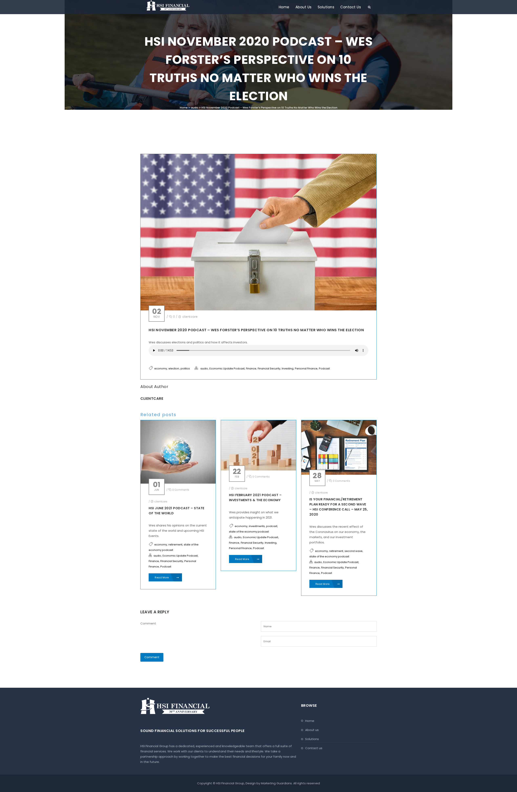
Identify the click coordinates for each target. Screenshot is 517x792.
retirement (175, 544)
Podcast (324, 368)
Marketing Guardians (276, 783)
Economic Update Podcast (227, 368)
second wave (354, 551)
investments (257, 526)
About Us (303, 7)
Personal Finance (306, 368)
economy (160, 368)
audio (194, 108)
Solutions (326, 7)
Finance (251, 368)
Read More (162, 577)
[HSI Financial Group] (167, 5)
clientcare (190, 317)
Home (284, 7)
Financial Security (269, 368)
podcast (271, 526)
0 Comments (180, 489)
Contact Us (350, 7)
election (173, 368)
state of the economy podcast (249, 532)
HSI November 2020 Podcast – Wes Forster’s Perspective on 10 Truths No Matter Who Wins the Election (269, 108)
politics (185, 368)
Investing (287, 368)
